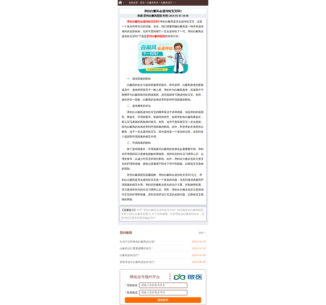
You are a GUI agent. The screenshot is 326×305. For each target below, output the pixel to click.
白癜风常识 (152, 2)
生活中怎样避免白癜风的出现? (137, 241)
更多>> (202, 232)
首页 (142, 2)
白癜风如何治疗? (129, 255)
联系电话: (132, 292)
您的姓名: (132, 285)
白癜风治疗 (166, 2)
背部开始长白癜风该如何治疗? (137, 262)
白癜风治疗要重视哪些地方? (136, 248)
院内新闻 (126, 232)
